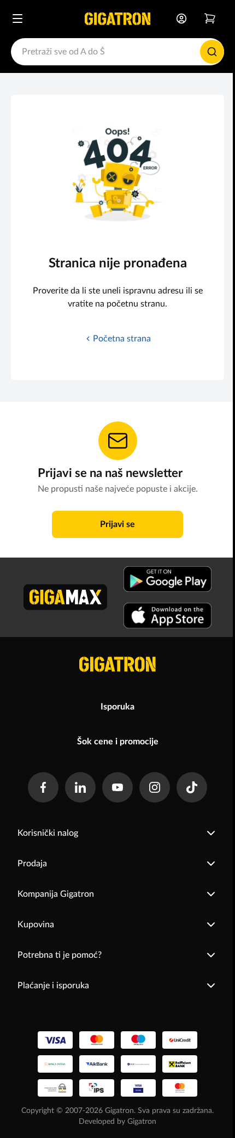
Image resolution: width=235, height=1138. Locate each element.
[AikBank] (96, 1064)
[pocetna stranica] (117, 664)
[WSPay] (55, 1088)
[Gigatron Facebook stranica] (43, 787)
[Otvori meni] (17, 18)
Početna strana (122, 338)
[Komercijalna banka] (138, 1064)
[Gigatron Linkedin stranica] (80, 787)
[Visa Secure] (138, 1088)
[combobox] (117, 51)
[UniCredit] (179, 1040)
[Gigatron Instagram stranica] (154, 787)
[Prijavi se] (181, 18)
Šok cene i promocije (117, 741)
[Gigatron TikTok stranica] (192, 787)
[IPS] (96, 1088)
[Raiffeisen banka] (179, 1064)
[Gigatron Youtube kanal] (117, 787)
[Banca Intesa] (55, 1064)
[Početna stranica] (117, 18)
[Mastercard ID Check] (179, 1088)
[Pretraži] (212, 52)
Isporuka (117, 706)
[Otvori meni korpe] (210, 18)
